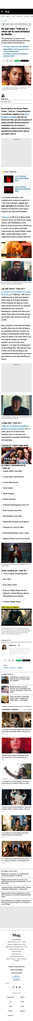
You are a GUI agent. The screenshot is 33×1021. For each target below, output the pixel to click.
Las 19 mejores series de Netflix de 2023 (22, 178)
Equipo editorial (16, 939)
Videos (22, 997)
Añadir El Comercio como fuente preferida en (16, 24)
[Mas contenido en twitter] (16, 987)
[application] (16, 617)
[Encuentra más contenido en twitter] (7, 61)
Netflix (20, 668)
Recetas (22, 1011)
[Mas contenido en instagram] (19, 987)
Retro (22, 1006)
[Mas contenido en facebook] (13, 987)
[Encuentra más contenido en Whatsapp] (11, 61)
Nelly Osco (4, 99)
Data (22, 1002)
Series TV (13, 668)
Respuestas (10, 997)
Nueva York (19, 16)
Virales (10, 1011)
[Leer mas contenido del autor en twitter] (19, 645)
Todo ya (5, 668)
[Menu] (3, 11)
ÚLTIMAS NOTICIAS (9, 871)
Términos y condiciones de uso (16, 966)
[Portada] (16, 938)
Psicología (26, 16)
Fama (10, 1006)
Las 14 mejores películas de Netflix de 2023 (23, 189)
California (8, 16)
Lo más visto (7, 674)
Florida (2, 16)
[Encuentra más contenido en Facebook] (3, 61)
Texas (13, 16)
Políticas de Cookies (16, 973)
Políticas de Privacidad (16, 969)
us (10, 1002)
